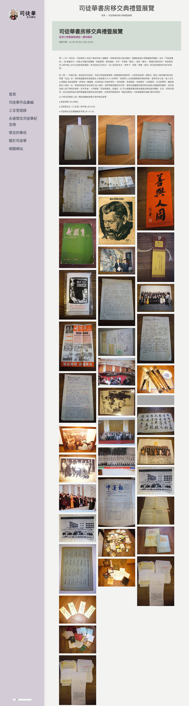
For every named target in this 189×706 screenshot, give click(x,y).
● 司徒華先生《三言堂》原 (70, 107)
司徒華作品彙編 (21, 102)
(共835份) (90, 107)
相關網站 (16, 149)
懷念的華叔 (18, 133)
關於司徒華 (18, 141)
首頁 (12, 94)
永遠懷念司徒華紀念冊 (23, 122)
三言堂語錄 (18, 111)
